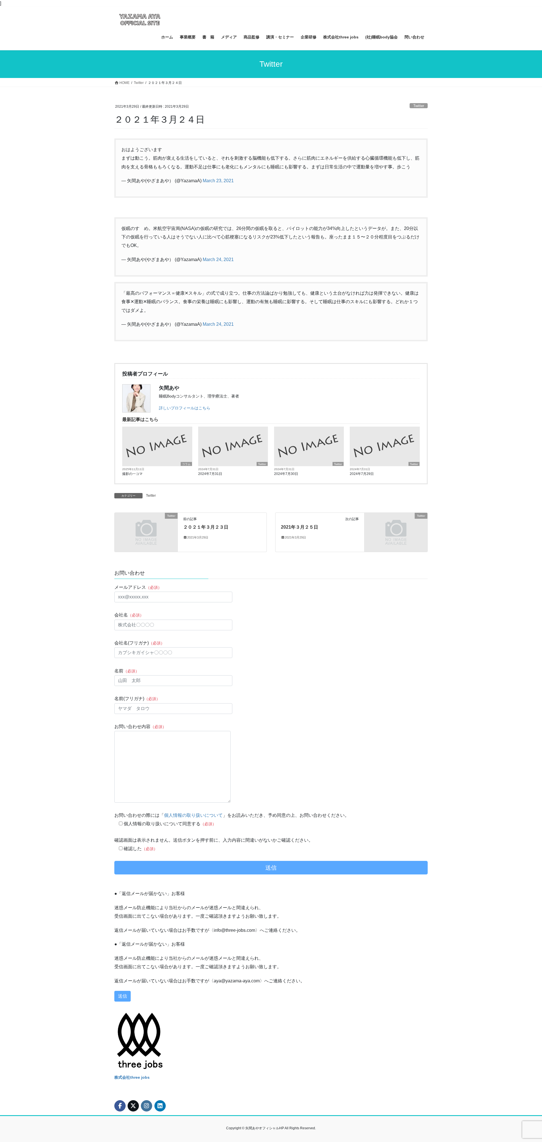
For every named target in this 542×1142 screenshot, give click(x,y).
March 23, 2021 (218, 180)
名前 (126, 670)
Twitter (418, 106)
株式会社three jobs (132, 1077)
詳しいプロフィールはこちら (184, 408)
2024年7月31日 (210, 474)
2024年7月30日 (286, 474)
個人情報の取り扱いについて (193, 815)
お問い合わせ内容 (140, 726)
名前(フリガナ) (137, 698)
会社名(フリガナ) (139, 643)
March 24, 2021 (218, 259)
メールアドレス (138, 587)
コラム (186, 464)
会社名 (129, 615)
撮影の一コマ (132, 474)
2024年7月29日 (362, 474)
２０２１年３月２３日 (205, 527)
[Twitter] (146, 531)
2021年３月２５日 (299, 527)
